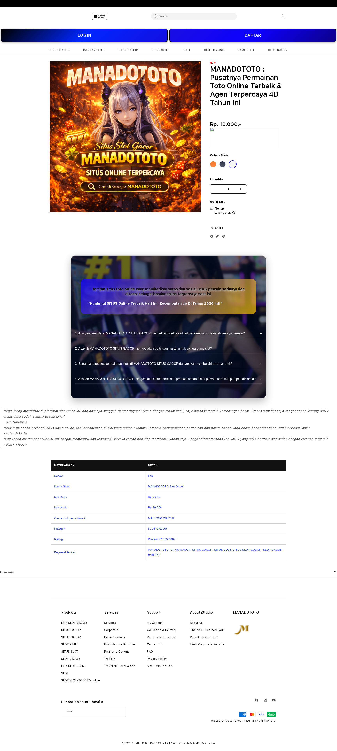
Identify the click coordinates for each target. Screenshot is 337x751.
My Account (155, 622)
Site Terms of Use (159, 666)
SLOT (65, 673)
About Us (196, 622)
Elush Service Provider (119, 644)
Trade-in (110, 658)
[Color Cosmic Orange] (213, 164)
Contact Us (155, 644)
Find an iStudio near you (207, 630)
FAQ (150, 651)
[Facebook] (213, 237)
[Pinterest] (224, 237)
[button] (60, 50)
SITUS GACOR (71, 630)
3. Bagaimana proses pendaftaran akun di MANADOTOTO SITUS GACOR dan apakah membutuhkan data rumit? (153, 363)
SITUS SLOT (69, 651)
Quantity (216, 179)
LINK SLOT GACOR (74, 622)
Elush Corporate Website (207, 644)
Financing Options (116, 651)
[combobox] (194, 16)
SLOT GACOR (70, 658)
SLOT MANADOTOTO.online (80, 680)
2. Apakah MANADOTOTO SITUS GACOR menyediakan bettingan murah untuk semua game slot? (143, 348)
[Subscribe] (121, 712)
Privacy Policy (157, 658)
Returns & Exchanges (161, 637)
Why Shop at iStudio (204, 637)
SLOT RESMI (69, 644)
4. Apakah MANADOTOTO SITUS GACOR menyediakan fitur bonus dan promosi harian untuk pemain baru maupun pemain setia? (165, 379)
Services (110, 622)
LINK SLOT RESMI (73, 666)
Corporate (111, 630)
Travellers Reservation (119, 666)
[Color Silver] (233, 164)
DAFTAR (253, 35)
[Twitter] (218, 237)
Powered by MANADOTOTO (260, 721)
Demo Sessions (114, 637)
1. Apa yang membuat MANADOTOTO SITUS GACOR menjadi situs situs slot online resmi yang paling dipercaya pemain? (160, 333)
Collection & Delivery (161, 630)
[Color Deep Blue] (222, 164)
